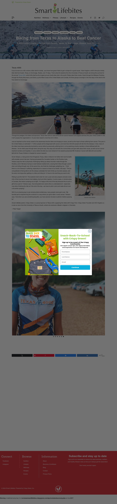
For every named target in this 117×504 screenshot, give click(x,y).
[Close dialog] (89, 231)
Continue (75, 267)
